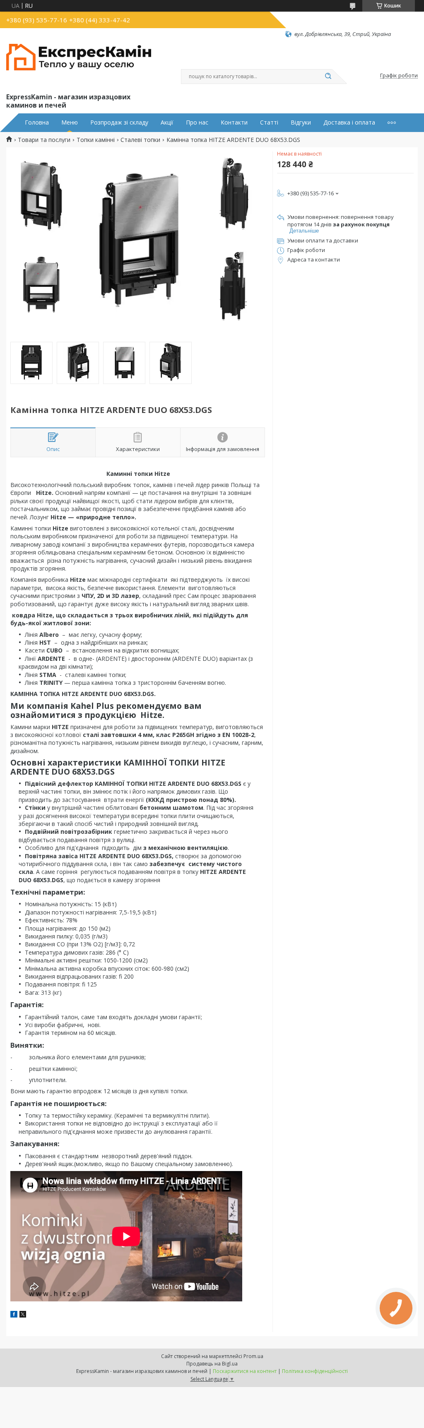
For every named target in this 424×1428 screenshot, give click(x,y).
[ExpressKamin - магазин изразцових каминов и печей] (78, 64)
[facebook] (13, 1315)
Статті (269, 122)
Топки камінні (96, 140)
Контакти (234, 122)
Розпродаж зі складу (119, 122)
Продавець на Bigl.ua (212, 1363)
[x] (22, 1315)
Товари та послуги (44, 140)
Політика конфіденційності (315, 1371)
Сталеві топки (140, 140)
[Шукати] (328, 76)
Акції (167, 122)
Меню (69, 122)
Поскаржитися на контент (245, 1371)
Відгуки (301, 122)
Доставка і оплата (349, 122)
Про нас (197, 122)
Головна (37, 122)
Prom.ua (253, 1356)
